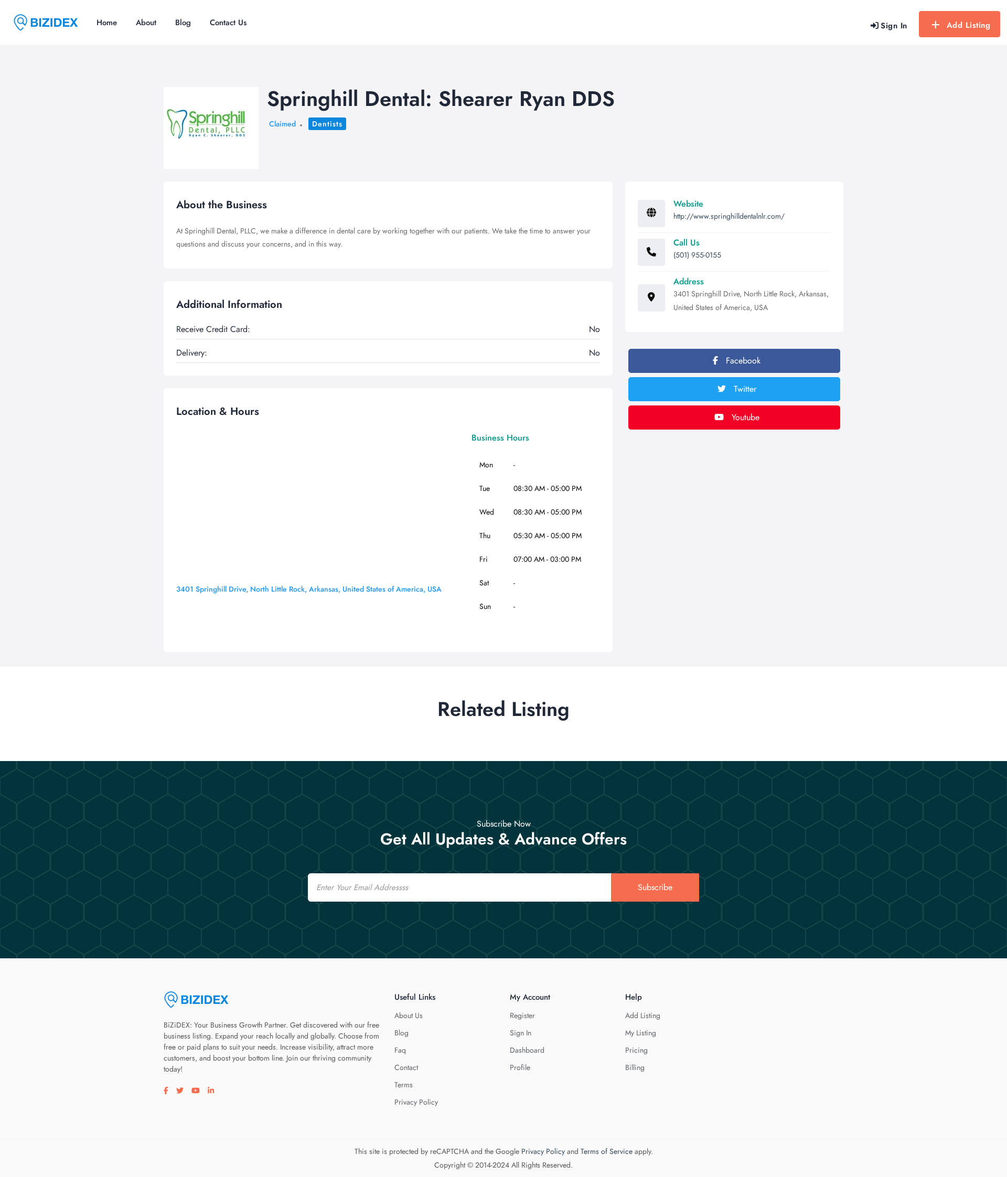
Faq (400, 1050)
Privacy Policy (416, 1102)
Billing (635, 1067)
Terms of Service (607, 1151)
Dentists (327, 124)
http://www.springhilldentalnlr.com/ (729, 216)
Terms (403, 1084)
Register (522, 1015)
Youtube (744, 417)
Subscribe (655, 887)
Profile (520, 1067)
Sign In (520, 1033)
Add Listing (969, 25)
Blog (183, 22)
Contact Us (228, 22)
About (146, 22)
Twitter (743, 389)
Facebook (741, 361)
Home (107, 22)
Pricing (636, 1050)
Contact (406, 1067)
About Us (408, 1015)
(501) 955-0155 (697, 255)
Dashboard (527, 1050)
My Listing (640, 1033)
